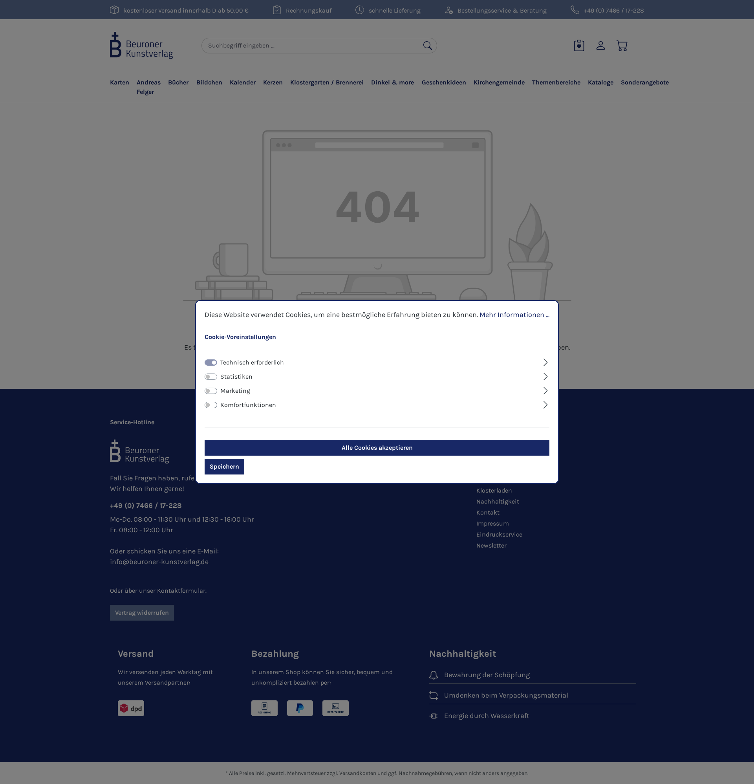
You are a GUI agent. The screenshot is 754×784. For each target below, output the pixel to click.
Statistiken (236, 376)
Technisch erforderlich (252, 362)
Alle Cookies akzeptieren (377, 447)
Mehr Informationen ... (514, 314)
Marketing (235, 390)
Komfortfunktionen (248, 404)
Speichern (224, 466)
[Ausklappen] (545, 361)
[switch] (211, 377)
